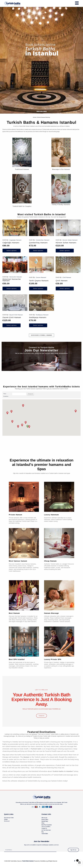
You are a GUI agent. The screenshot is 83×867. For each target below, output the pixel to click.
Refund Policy (45, 821)
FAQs (43, 823)
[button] (27, 426)
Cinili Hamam (67, 277)
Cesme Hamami (41, 277)
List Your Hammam (46, 830)
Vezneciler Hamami (15, 277)
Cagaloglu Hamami (15, 240)
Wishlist (6, 819)
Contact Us (44, 828)
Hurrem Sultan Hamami (70, 240)
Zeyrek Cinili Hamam (16, 314)
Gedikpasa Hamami (42, 314)
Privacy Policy (45, 819)
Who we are (44, 817)
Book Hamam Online (9, 817)
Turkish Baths (45, 833)
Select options (12, 250)
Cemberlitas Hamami (42, 240)
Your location (5, 395)
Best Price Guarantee (47, 824)
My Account (6, 821)
